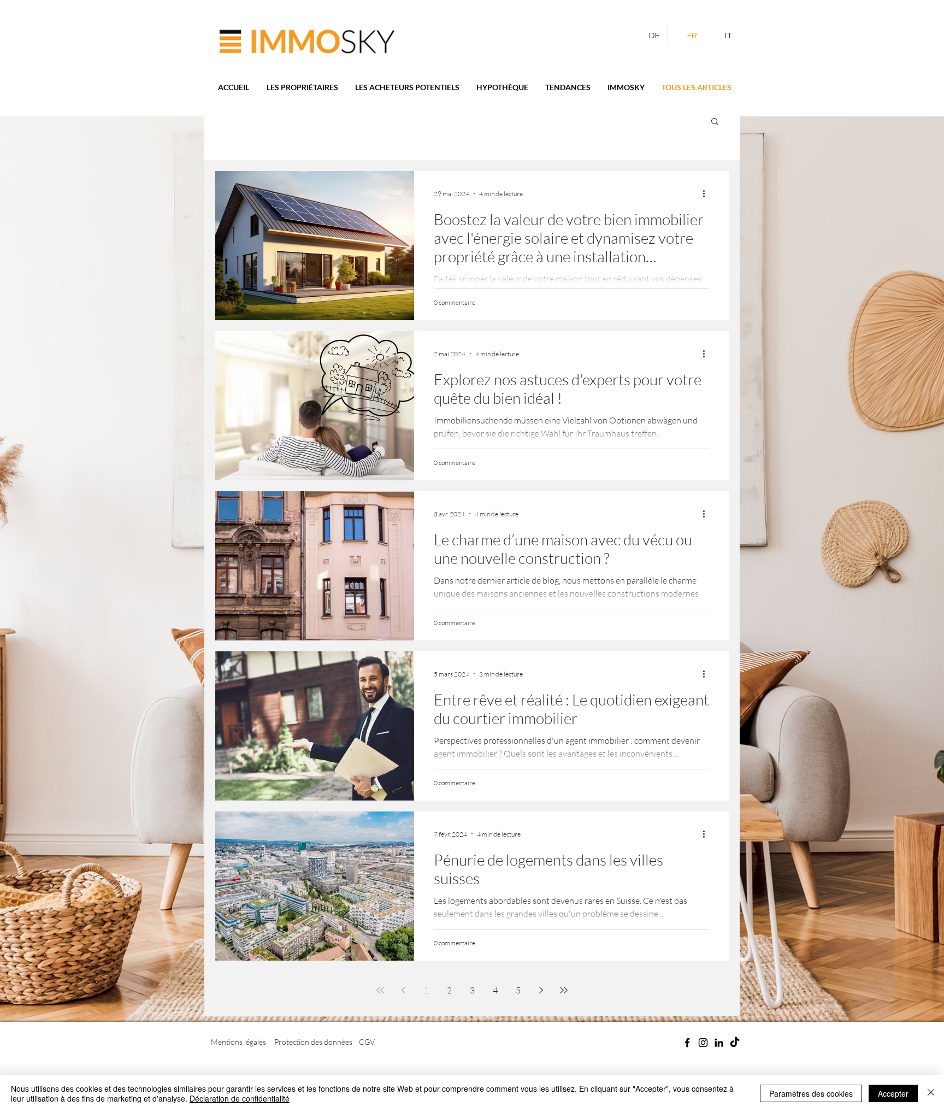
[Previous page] (403, 990)
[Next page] (541, 990)
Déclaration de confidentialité (240, 1098)
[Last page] (564, 990)
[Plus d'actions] (707, 193)
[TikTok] (735, 1043)
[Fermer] (930, 1093)
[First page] (380, 990)
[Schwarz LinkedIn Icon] (719, 1043)
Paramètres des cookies (811, 1093)
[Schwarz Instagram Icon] (703, 1043)
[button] (715, 122)
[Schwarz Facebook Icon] (687, 1043)
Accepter (893, 1093)
